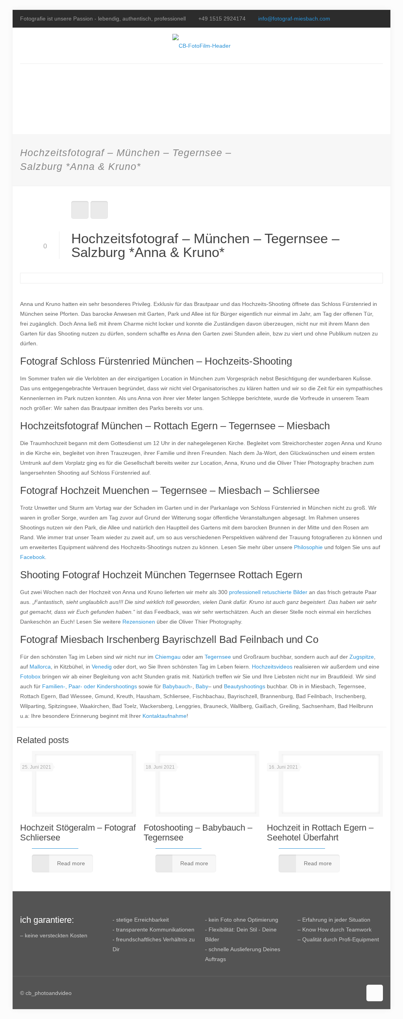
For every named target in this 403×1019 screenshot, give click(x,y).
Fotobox (30, 676)
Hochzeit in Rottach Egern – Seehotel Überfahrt (320, 832)
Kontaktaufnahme (164, 716)
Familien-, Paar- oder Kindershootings (89, 686)
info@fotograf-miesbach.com (294, 18)
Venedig (102, 666)
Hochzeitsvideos (272, 666)
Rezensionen (138, 621)
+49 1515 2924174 (222, 18)
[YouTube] (368, 18)
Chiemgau (168, 657)
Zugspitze (361, 657)
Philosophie (308, 547)
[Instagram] (379, 18)
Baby (202, 686)
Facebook (32, 557)
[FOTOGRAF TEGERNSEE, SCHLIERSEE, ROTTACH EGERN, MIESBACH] (201, 45)
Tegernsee (218, 657)
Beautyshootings (244, 686)
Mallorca (40, 666)
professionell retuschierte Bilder (268, 592)
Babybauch (176, 686)
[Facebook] (357, 18)
